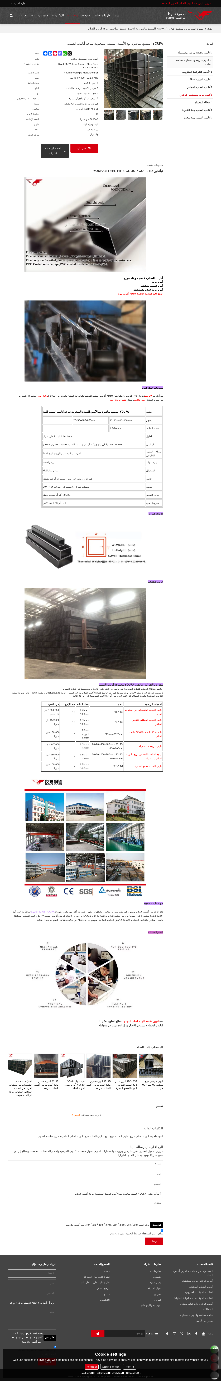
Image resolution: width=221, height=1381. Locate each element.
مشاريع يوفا (155, 1282)
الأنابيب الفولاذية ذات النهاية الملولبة (193, 1298)
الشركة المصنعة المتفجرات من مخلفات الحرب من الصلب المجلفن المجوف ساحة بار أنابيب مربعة (20, 1088)
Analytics (117, 1373)
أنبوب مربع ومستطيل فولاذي (181, 29)
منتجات (74, 15)
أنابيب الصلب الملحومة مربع (68, 1136)
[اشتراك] (97, 1333)
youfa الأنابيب (45, 1136)
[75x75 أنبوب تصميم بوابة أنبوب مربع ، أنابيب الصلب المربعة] (98, 1066)
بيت (117, 15)
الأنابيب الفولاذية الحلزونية (199, 1292)
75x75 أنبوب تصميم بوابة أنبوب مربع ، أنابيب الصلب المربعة (98, 1085)
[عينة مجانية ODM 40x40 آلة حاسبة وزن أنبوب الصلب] (72, 1066)
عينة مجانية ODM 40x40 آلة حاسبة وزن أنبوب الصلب (73, 1085)
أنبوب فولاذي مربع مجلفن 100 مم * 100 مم (152, 1085)
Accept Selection (110, 1366)
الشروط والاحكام (117, 1233)
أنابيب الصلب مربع (94, 1136)
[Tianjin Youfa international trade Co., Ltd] (200, 15)
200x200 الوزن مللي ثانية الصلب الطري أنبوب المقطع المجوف (126, 1085)
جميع (201, 29)
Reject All (129, 1366)
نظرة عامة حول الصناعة (97, 1277)
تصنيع (88, 15)
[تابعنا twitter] (181, 1333)
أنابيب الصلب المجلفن (201, 1286)
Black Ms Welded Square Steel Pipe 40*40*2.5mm (78, 65)
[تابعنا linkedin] (189, 1333)
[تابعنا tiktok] (167, 1333)
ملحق (155, 1224)
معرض (157, 1294)
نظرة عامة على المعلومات (95, 1282)
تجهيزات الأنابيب (204, 1321)
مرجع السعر (103, 1288)
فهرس (157, 1300)
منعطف (157, 1277)
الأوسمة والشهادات (151, 1305)
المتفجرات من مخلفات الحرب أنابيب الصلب (193, 1273)
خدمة (107, 1271)
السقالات (208, 1309)
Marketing (86, 1373)
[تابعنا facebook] (196, 1333)
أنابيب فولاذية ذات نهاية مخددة (196, 1303)
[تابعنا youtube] (203, 1333)
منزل (209, 29)
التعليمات (104, 1300)
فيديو (107, 1294)
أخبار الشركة (154, 1288)
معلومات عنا (104, 15)
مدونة (24, 15)
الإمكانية (59, 15)
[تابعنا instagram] (174, 1333)
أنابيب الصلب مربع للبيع (116, 1136)
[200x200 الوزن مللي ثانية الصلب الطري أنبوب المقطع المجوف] (124, 1066)
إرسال (153, 1241)
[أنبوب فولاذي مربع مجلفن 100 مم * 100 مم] (151, 1066)
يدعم (37, 15)
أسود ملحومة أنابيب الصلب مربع (146, 1136)
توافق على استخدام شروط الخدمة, (136, 1233)
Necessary (131, 1373)
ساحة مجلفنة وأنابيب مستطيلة (196, 1315)
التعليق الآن (75, 1115)
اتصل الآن (82, 148)
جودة (45, 15)
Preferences (102, 1373)
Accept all (92, 1366)
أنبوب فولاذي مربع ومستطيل (197, 1281)
